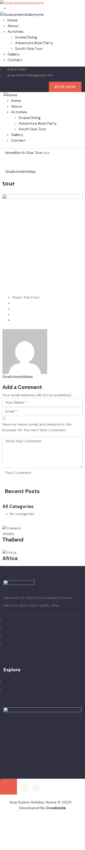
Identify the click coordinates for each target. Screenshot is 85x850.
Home (10, 152)
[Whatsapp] (43, 87)
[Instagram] (33, 87)
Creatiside (56, 807)
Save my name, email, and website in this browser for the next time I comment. (37, 427)
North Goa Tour (28, 152)
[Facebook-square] (25, 787)
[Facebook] (23, 87)
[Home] (10, 94)
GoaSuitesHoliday (20, 171)
